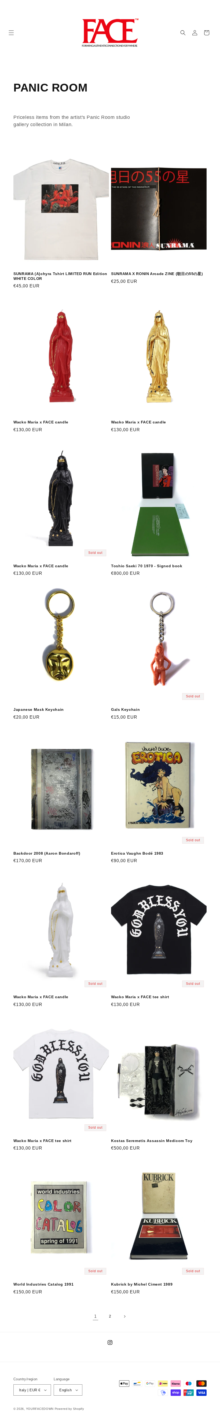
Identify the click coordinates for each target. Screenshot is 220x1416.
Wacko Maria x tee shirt (140, 997)
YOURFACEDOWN (40, 1408)
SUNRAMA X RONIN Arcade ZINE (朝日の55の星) (157, 274)
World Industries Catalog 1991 (43, 1284)
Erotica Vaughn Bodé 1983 (137, 853)
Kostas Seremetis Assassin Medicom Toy (151, 1141)
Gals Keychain (125, 710)
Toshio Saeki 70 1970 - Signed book (146, 566)
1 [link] (95, 1316)
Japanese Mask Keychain (38, 710)
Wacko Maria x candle (40, 422)
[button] (11, 33)
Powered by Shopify (69, 1408)
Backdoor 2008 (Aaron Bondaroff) (46, 853)
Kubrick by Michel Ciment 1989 (142, 1284)
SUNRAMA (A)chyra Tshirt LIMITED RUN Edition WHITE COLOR (60, 276)
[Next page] (124, 1316)
